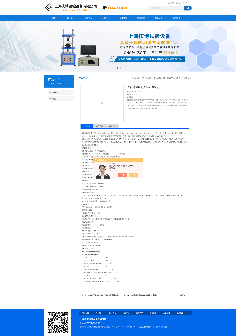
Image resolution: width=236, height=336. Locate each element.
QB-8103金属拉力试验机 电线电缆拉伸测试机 (142, 295)
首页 (53, 18)
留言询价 (112, 126)
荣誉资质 (141, 18)
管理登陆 (164, 327)
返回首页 (171, 3)
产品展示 (148, 78)
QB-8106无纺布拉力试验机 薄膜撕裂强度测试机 (103, 295)
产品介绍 (86, 126)
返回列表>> (183, 295)
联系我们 (186, 3)
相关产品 (99, 126)
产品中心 (106, 18)
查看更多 (53, 99)
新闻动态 (88, 18)
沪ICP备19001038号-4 (118, 327)
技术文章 (123, 18)
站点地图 (142, 327)
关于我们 (70, 18)
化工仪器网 (156, 327)
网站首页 (85, 313)
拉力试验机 (54, 92)
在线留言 (178, 3)
